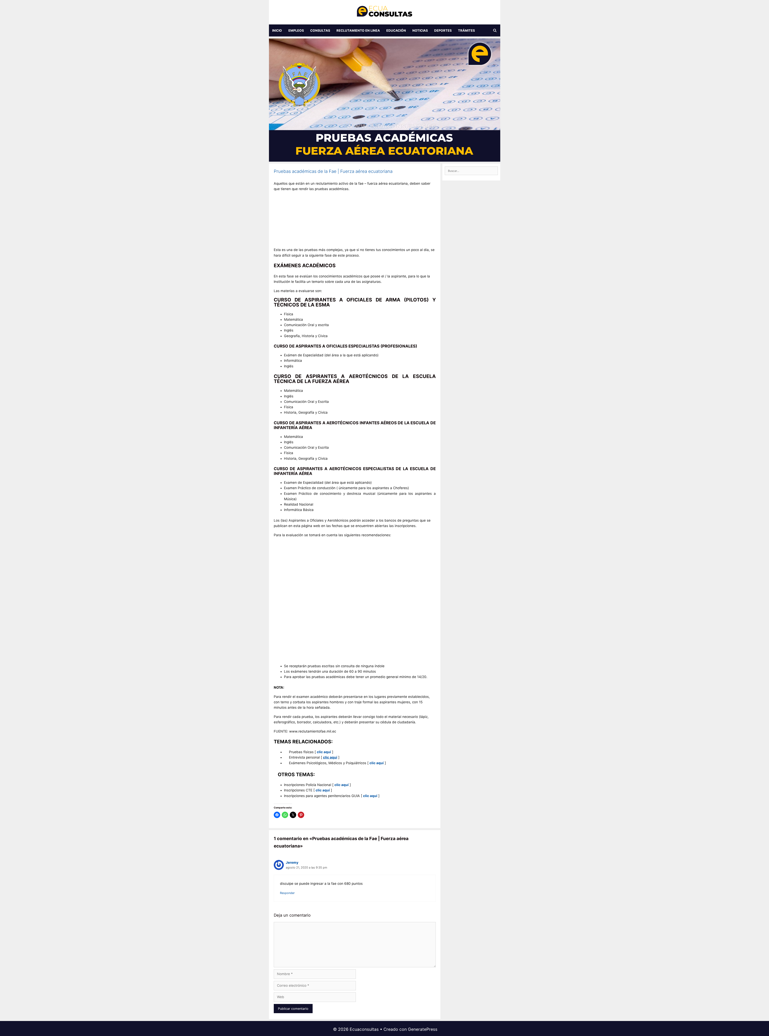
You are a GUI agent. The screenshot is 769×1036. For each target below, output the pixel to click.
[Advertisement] (355, 221)
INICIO (277, 30)
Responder (287, 893)
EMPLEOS (296, 30)
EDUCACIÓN (396, 30)
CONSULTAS (320, 30)
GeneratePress (422, 1029)
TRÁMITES (466, 30)
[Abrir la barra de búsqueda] (495, 30)
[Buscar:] (471, 170)
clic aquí (376, 763)
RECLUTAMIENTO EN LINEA (358, 30)
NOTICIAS (420, 30)
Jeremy (292, 863)
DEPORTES (443, 30)
